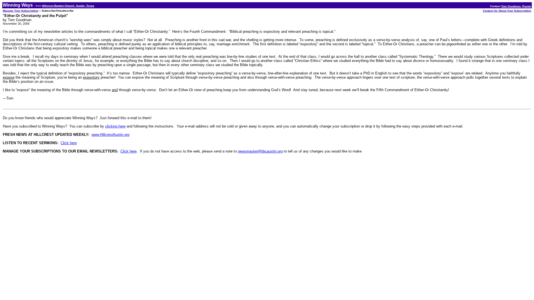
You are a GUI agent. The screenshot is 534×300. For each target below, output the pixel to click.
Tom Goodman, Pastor (516, 6)
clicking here (115, 126)
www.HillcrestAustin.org (110, 134)
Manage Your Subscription (20, 10)
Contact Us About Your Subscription (507, 10)
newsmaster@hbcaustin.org (260, 151)
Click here (69, 143)
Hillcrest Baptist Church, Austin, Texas (68, 5)
